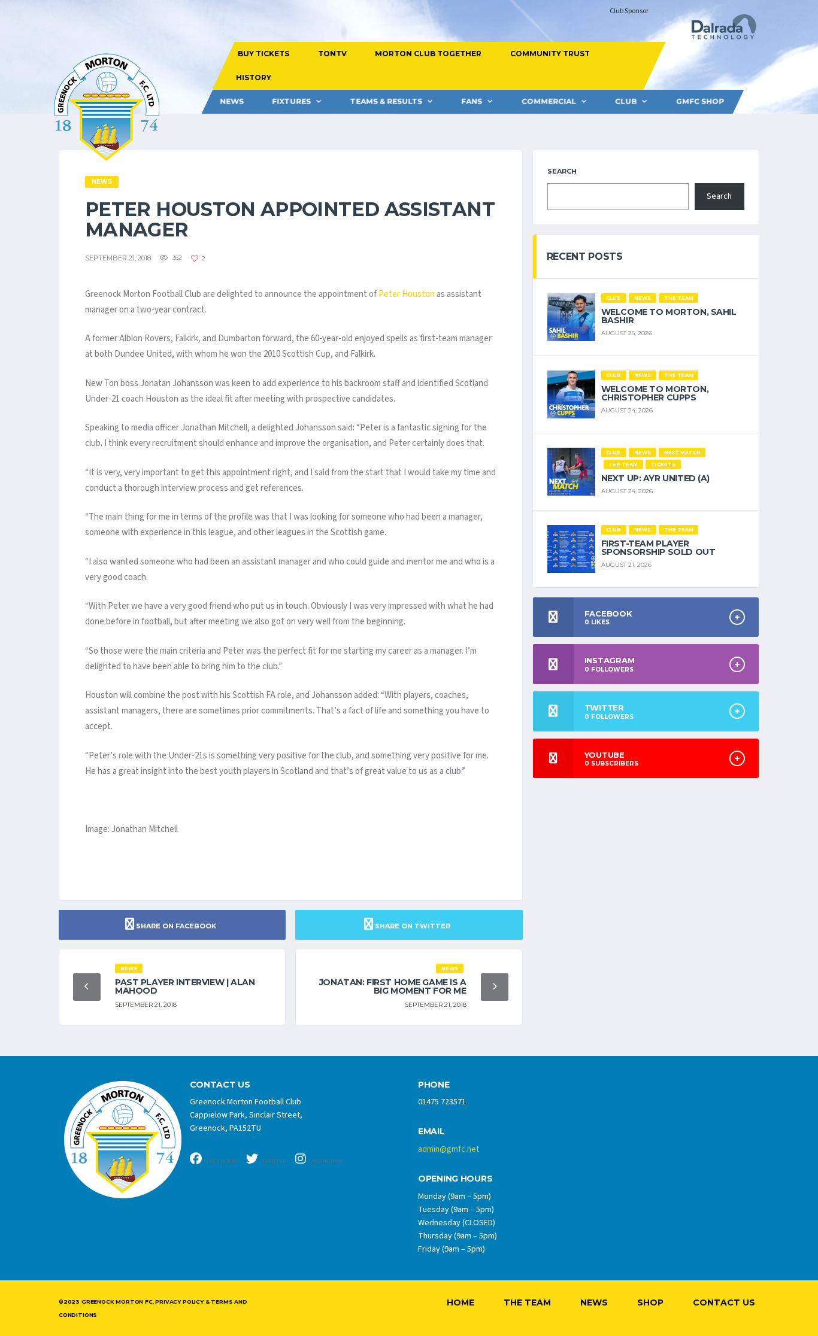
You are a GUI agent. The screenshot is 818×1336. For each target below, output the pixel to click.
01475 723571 (442, 1102)
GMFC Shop (700, 101)
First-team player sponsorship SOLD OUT (658, 547)
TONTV (331, 53)
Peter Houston (406, 294)
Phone (434, 1085)
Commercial (549, 101)
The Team (527, 1302)
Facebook (221, 1161)
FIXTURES (291, 101)
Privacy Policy (179, 1301)
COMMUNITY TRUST (549, 53)
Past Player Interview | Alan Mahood (185, 986)
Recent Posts (585, 256)
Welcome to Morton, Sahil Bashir (669, 316)
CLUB (626, 101)
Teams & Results (386, 101)
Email (431, 1132)
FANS (471, 101)
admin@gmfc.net (448, 1149)
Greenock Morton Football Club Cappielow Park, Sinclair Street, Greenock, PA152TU (246, 1115)
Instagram (326, 1161)
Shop (650, 1302)
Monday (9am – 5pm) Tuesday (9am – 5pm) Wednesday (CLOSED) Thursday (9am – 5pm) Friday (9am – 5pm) (457, 1223)
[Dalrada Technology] (718, 30)
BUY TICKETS (263, 53)
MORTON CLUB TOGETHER (428, 53)
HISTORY (253, 77)
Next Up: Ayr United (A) (655, 478)
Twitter (273, 1161)
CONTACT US (220, 1085)
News (232, 101)
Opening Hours (455, 1179)
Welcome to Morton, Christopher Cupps (654, 393)
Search (562, 171)
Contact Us (724, 1302)
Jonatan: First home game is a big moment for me (392, 986)
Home (460, 1302)
